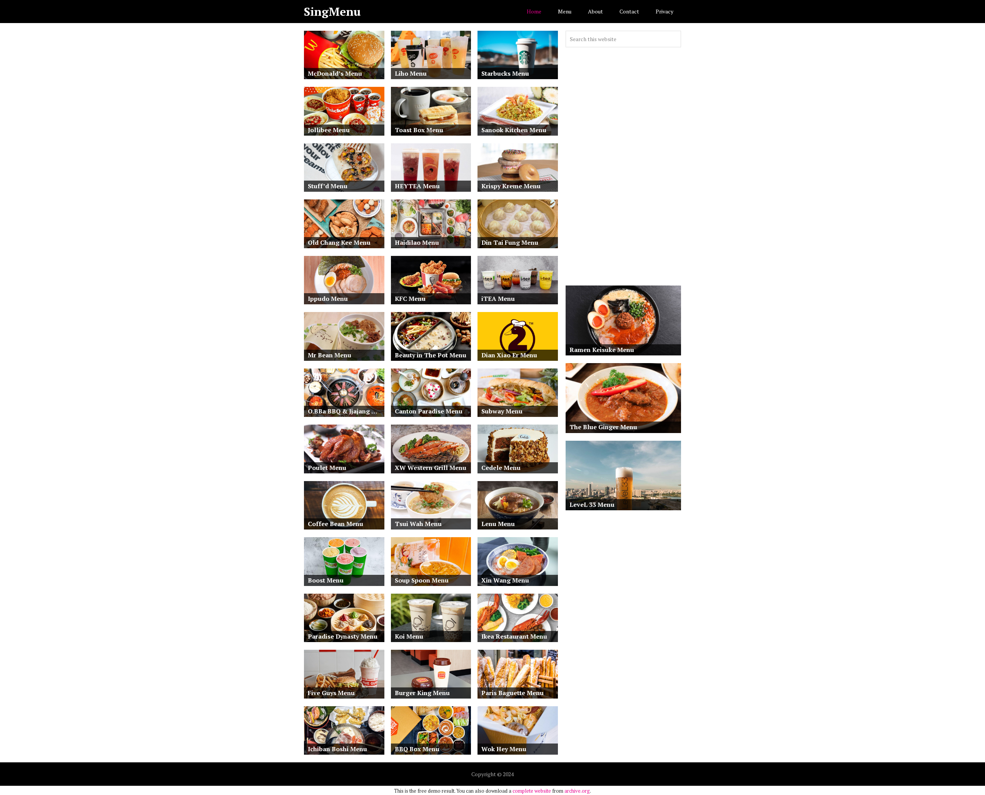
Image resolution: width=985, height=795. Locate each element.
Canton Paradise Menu (428, 411)
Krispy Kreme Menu (511, 186)
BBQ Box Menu (417, 749)
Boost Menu (326, 580)
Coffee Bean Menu (335, 523)
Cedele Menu (501, 467)
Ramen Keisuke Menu (601, 349)
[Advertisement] (623, 166)
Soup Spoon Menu (422, 580)
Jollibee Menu (329, 130)
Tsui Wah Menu (418, 523)
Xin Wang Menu (505, 580)
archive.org (577, 790)
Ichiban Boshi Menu (337, 749)
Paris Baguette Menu (512, 693)
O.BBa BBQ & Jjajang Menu (346, 411)
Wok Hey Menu (503, 749)
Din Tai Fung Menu (509, 242)
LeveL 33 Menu (591, 504)
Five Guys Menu (331, 693)
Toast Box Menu (419, 130)
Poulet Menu (327, 467)
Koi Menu (409, 636)
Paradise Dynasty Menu (342, 636)
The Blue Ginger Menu (603, 427)
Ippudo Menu (328, 298)
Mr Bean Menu (329, 355)
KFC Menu (410, 298)
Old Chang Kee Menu (339, 242)
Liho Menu (411, 73)
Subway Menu (502, 411)
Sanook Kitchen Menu (513, 130)
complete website (532, 790)
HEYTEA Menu (417, 186)
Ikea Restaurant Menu (514, 636)
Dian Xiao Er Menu (509, 355)
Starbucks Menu (505, 73)
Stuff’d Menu (327, 186)
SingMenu (332, 11)
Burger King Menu (422, 693)
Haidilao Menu (417, 242)
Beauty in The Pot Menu (430, 355)
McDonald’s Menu (335, 73)
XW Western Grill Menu (430, 467)
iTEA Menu (498, 298)
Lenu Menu (498, 523)
